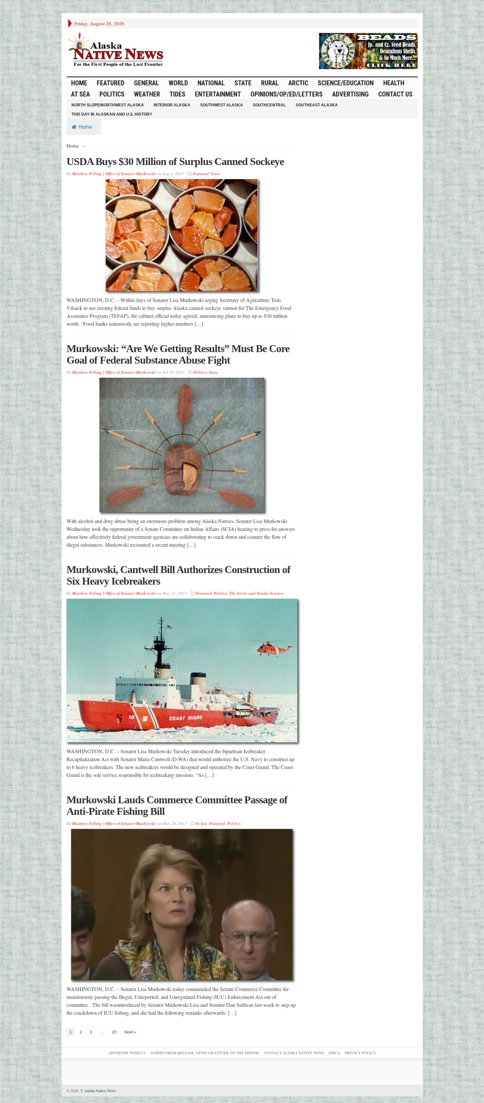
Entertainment (218, 94)
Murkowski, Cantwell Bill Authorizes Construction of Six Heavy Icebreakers (178, 575)
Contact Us (395, 94)
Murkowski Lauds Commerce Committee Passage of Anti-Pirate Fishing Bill (177, 805)
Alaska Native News (98, 1090)
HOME (79, 83)
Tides (177, 94)
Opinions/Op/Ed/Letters (287, 94)
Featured (110, 83)
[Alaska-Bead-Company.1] (368, 50)
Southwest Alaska (221, 105)
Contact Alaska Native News (294, 1053)
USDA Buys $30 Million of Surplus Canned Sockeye (175, 161)
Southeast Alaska (317, 105)
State (243, 83)
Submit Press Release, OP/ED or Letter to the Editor (204, 1053)
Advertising (350, 94)
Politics (111, 94)
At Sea (80, 94)
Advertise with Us (127, 1053)
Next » (130, 1032)
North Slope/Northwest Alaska (107, 105)
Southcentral (269, 105)
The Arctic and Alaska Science (256, 593)
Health (393, 83)
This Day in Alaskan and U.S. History (111, 114)
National (211, 83)
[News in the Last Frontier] (118, 50)
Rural (270, 83)
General (146, 83)
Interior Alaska (172, 105)
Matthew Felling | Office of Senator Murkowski (114, 174)
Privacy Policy (360, 1053)
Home (85, 127)
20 (114, 1032)
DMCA (334, 1053)
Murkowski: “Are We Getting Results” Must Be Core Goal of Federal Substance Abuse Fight (178, 354)
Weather (147, 94)
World (178, 83)
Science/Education (346, 83)
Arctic (298, 83)
